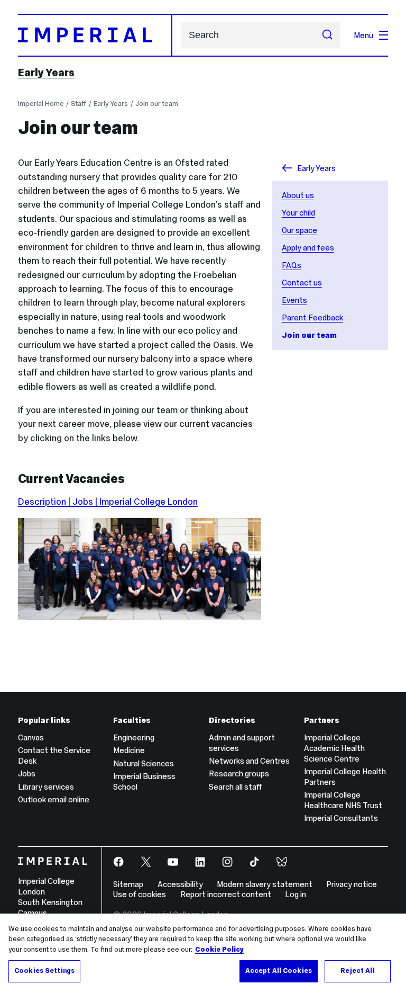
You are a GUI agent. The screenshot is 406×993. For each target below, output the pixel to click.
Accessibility (180, 884)
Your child (298, 213)
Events (294, 300)
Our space (299, 230)
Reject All (357, 971)
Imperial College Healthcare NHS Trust (343, 800)
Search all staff (235, 787)
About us (298, 195)
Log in (295, 894)
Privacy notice (351, 884)
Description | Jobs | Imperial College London (108, 501)
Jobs (26, 773)
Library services (46, 787)
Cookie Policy (219, 949)
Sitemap (128, 884)
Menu (363, 35)
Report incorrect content (225, 894)
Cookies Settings (44, 971)
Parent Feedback (312, 317)
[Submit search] (327, 35)
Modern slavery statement (264, 884)
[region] (203, 953)
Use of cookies (139, 894)
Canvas (31, 737)
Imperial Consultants (341, 818)
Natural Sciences (143, 763)
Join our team (156, 103)
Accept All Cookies (278, 971)
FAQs (291, 265)
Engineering (133, 737)
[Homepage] (95, 35)
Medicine (129, 750)
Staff (78, 103)
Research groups (239, 773)
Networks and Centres (249, 761)
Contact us (302, 283)
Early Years (46, 72)
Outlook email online (53, 799)
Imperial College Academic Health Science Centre (334, 748)
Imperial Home (41, 103)
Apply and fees (308, 248)
